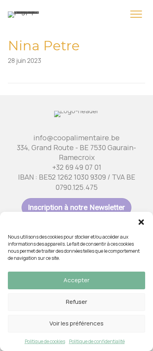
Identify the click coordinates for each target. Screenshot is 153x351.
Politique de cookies (45, 341)
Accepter (76, 280)
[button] (141, 222)
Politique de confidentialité (97, 341)
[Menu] (136, 14)
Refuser (76, 302)
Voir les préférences (76, 323)
